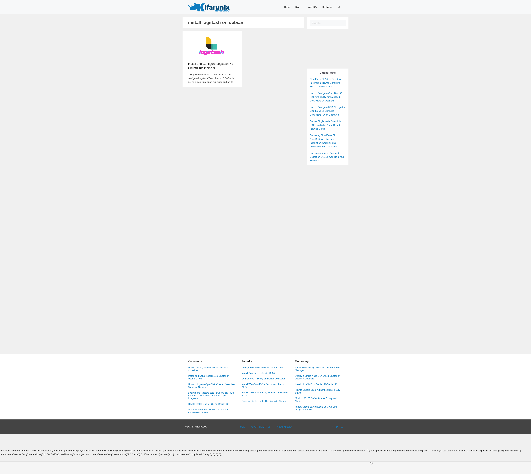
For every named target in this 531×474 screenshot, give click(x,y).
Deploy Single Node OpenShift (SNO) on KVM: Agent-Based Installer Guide (325, 125)
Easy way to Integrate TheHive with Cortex (264, 401)
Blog (297, 7)
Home (287, 7)
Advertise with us (260, 427)
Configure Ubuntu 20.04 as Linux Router (262, 367)
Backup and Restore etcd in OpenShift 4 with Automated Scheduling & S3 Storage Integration (211, 395)
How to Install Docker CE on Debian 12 (208, 404)
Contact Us (327, 7)
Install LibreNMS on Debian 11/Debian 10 (316, 384)
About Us (312, 7)
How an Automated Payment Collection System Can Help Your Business (327, 157)
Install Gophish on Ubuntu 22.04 (258, 373)
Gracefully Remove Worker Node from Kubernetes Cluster (208, 411)
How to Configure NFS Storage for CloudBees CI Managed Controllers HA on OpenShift (327, 111)
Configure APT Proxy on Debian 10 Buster (263, 378)
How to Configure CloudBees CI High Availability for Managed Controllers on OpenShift (326, 97)
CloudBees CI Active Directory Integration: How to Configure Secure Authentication (325, 83)
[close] (371, 463)
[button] (339, 7)
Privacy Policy (284, 427)
